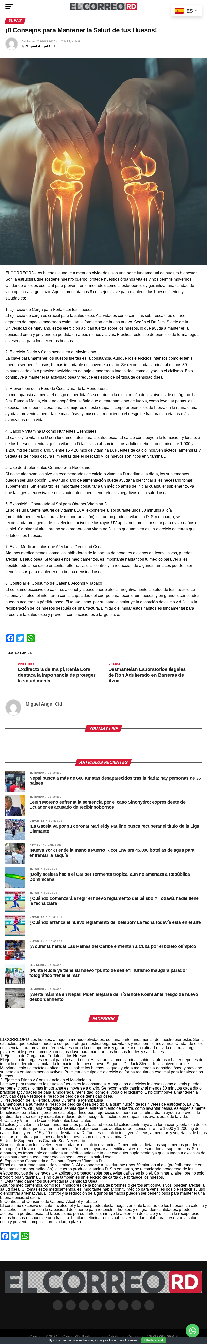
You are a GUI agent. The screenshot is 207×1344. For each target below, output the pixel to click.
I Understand (153, 1340)
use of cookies (127, 1340)
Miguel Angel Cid (40, 46)
